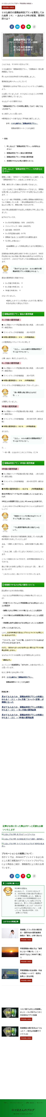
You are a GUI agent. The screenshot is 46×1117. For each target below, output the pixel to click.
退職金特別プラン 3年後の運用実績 (20, 157)
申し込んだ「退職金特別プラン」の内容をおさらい (23, 147)
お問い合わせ (30, 1103)
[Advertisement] (23, 751)
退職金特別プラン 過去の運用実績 (19, 153)
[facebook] (12, 27)
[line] (28, 27)
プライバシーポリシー (16, 1103)
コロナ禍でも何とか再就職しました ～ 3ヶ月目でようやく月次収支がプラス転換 (31, 1012)
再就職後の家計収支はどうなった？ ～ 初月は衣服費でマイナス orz (31, 1031)
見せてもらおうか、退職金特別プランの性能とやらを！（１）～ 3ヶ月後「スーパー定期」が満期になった (23, 699)
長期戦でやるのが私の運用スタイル (20, 161)
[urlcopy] (34, 27)
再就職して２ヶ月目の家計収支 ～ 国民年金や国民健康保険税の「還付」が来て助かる (31, 933)
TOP (5, 1103)
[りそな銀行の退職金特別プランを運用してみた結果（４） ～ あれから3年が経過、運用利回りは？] (17, 27)
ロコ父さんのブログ (23, 1109)
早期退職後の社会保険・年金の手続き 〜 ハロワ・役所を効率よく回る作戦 (31, 973)
